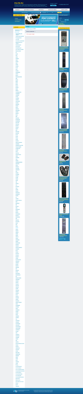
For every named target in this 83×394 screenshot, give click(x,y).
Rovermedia (18, 273)
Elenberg (17, 127)
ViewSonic (17, 349)
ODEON (17, 232)
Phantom (17, 244)
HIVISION (17, 168)
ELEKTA (17, 125)
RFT (16, 268)
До (52, 12)
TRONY (17, 338)
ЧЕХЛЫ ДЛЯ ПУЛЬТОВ (20, 36)
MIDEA (17, 210)
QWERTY (17, 262)
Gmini (17, 151)
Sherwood (17, 290)
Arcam (17, 67)
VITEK (17, 351)
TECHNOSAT (18, 323)
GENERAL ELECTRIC (19, 145)
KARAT (17, 189)
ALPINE (17, 66)
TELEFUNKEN (18, 326)
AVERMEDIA (18, 72)
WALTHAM (17, 352)
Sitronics (17, 296)
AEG (16, 55)
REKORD (17, 267)
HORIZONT (18, 169)
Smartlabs (17, 300)
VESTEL (17, 346)
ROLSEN (17, 270)
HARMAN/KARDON (19, 162)
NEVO (17, 226)
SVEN (17, 314)
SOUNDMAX (18, 305)
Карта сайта (64, 9)
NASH (17, 223)
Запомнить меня (63, 21)
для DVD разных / (19, 366)
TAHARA (17, 317)
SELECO (17, 287)
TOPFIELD (17, 335)
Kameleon (17, 186)
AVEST (17, 73)
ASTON (17, 70)
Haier (16, 159)
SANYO (17, 282)
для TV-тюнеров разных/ (20, 369)
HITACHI (17, 166)
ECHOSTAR (18, 119)
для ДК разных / (18, 372)
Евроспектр (18, 378)
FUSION (17, 140)
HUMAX (17, 172)
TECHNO (17, 322)
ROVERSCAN (18, 274)
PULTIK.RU (18, 3)
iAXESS (17, 175)
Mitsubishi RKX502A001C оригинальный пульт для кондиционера (63, 48)
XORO (17, 358)
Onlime (17, 238)
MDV (16, 207)
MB (16, 204)
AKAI (17, 63)
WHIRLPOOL (18, 354)
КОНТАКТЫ (41, 9)
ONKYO (17, 236)
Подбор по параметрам (30, 31)
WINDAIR (17, 355)
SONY (17, 303)
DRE (16, 116)
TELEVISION (18, 328)
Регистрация (61, 23)
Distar (17, 114)
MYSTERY (17, 221)
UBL (16, 340)
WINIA (17, 357)
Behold (17, 79)
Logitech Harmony (19, 200)
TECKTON (17, 325)
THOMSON (17, 329)
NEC (16, 224)
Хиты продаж (17, 21)
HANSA (17, 160)
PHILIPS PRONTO (19, 247)
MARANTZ (17, 203)
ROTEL (17, 271)
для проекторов (18, 375)
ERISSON (17, 131)
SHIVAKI (17, 293)
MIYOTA (17, 215)
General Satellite (18, 146)
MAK (16, 201)
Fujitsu (17, 137)
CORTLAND (18, 101)
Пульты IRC (18, 46)
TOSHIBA (17, 337)
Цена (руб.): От (45, 12)
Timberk (17, 331)
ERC (16, 130)
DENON (17, 111)
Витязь (17, 364)
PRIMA (17, 258)
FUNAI (17, 139)
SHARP (17, 288)
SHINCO (17, 291)
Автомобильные (18, 47)
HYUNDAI (17, 174)
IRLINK (17, 178)
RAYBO (17, 264)
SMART (17, 299)
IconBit (17, 177)
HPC (16, 171)
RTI (16, 276)
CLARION (17, 98)
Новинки (16, 18)
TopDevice (17, 334)
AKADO (17, 61)
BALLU (17, 75)
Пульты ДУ (17, 32)
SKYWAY (17, 297)
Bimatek (17, 87)
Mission (17, 212)
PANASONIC (18, 242)
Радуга (17, 383)
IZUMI (17, 180)
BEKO (17, 81)
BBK (16, 78)
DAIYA (17, 107)
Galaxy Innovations (19, 142)
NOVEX (17, 230)
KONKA (17, 195)
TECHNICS (17, 320)
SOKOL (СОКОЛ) (19, 302)
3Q (16, 52)
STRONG (17, 306)
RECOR (17, 265)
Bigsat (17, 84)
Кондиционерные (19, 37)
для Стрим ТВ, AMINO (19, 49)
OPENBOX (17, 239)
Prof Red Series (18, 259)
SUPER (17, 311)
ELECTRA (17, 122)
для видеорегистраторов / (20, 370)
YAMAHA (17, 361)
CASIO (17, 96)
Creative (17, 102)
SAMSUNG (17, 279)
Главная (17, 9)
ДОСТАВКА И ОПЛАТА (29, 9)
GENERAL (17, 143)
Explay (17, 136)
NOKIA (17, 229)
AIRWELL (17, 58)
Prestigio (17, 256)
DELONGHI (18, 110)
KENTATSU (18, 192)
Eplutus (17, 128)
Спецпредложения (18, 19)
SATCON (17, 285)
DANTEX (17, 108)
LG (16, 197)
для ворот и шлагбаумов (20, 40)
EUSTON (17, 133)
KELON (17, 191)
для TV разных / (18, 367)
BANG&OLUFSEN (19, 76)
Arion (16, 69)
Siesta (17, 294)
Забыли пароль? (62, 24)
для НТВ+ (17, 39)
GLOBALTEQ (18, 148)
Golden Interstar (18, 154)
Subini (17, 308)
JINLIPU (17, 183)
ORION (17, 241)
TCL (16, 319)
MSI (16, 218)
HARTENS (17, 163)
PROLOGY (17, 261)
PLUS (17, 250)
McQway (17, 206)
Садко (17, 384)
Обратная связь (52, 9)
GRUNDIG (17, 157)
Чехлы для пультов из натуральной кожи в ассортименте (63, 178)
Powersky (17, 253)
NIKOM (17, 227)
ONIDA (17, 233)
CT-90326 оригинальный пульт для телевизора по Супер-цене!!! (63, 199)
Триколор (17, 386)
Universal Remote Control (20, 343)
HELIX (17, 165)
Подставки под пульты (19, 381)
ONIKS (17, 235)
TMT (16, 332)
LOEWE (17, 198)
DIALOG (17, 113)
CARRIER (17, 95)
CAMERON (17, 93)
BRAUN (17, 90)
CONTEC (17, 99)
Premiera (17, 255)
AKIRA (17, 64)
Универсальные (18, 44)
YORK (17, 363)
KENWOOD (18, 194)
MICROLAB (18, 209)
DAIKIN (17, 105)
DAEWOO (17, 104)
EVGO (17, 134)
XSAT (17, 360)
